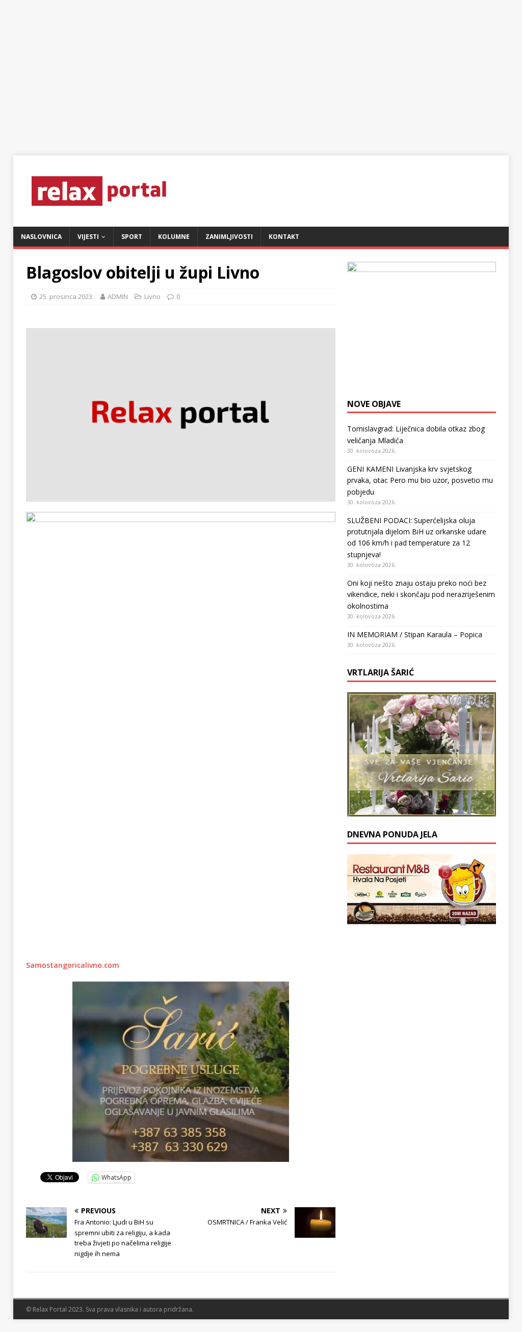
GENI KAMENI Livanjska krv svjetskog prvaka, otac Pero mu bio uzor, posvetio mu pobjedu (420, 480)
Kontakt (284, 236)
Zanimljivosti (229, 236)
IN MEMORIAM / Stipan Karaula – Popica (414, 634)
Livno (152, 296)
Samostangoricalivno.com (72, 965)
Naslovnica (41, 236)
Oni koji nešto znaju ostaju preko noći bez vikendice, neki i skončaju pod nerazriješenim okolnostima (421, 594)
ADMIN (118, 296)
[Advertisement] (261, 71)
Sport (131, 236)
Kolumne (174, 236)
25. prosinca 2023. (66, 296)
